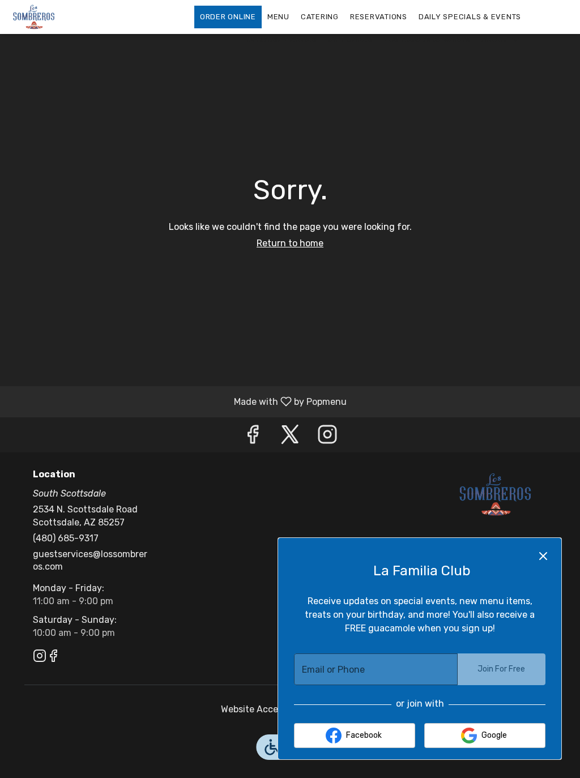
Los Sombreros (496, 494)
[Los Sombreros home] (60, 17)
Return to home (290, 243)
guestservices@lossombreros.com (90, 560)
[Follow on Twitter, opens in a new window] (290, 437)
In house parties (281, 39)
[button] (501, 39)
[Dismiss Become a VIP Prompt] (543, 556)
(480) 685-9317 (66, 538)
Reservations (378, 16)
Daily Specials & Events (470, 16)
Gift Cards (350, 39)
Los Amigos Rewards (428, 39)
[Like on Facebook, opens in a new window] (252, 437)
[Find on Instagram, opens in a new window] (327, 437)
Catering (320, 16)
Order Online (228, 16)
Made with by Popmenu (177, 401)
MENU (278, 16)
